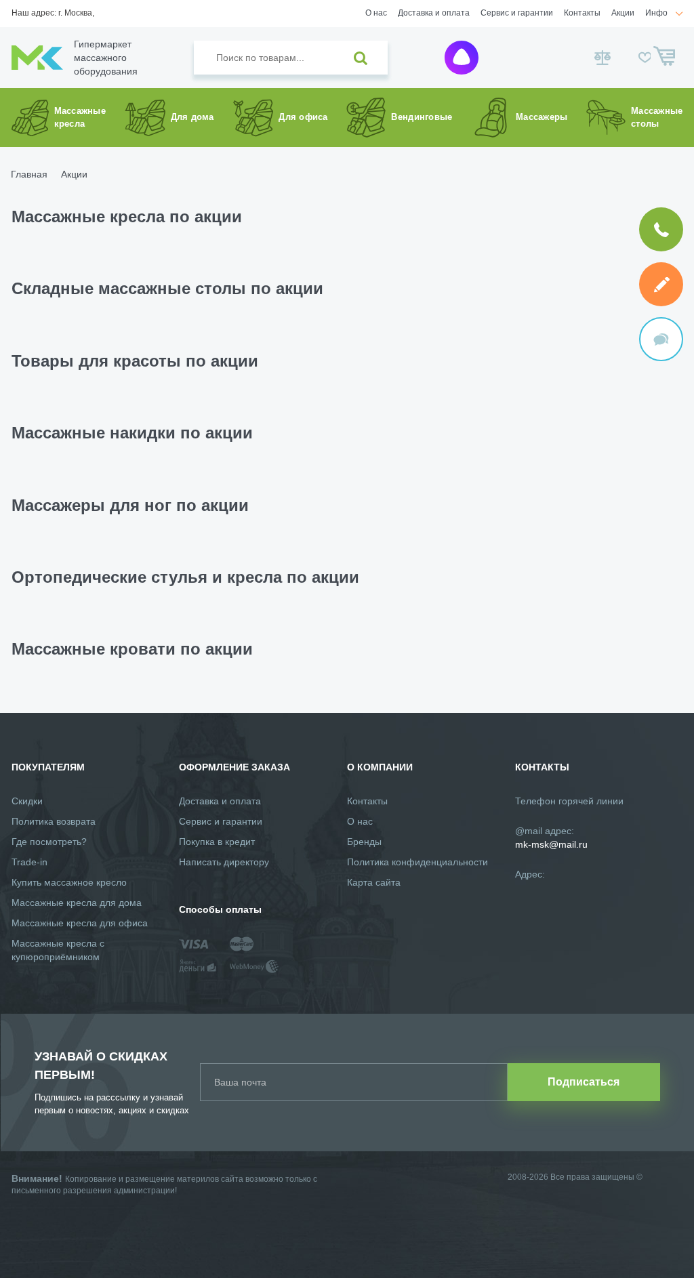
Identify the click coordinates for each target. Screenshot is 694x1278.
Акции (622, 13)
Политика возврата (54, 821)
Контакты (582, 13)
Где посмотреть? (49, 841)
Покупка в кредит (217, 841)
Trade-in (29, 862)
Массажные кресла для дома (77, 902)
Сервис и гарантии (517, 13)
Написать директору (224, 862)
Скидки (27, 801)
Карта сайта (374, 882)
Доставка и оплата (434, 13)
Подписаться (583, 1082)
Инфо (656, 13)
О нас (376, 13)
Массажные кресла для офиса (80, 923)
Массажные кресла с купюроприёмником (58, 950)
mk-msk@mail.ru (551, 844)
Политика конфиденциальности (417, 862)
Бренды (364, 841)
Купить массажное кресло (69, 882)
